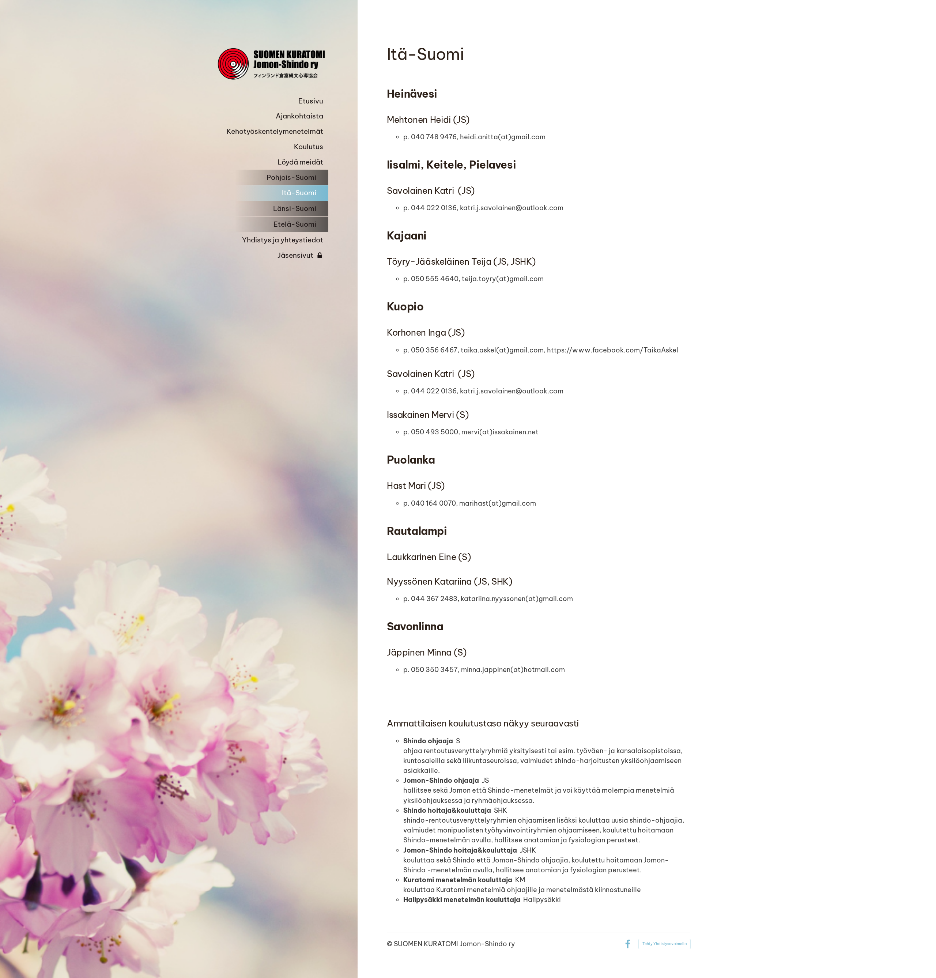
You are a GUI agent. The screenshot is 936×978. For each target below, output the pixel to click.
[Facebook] (627, 944)
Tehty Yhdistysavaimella (664, 943)
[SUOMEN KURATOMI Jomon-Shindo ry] (269, 64)
